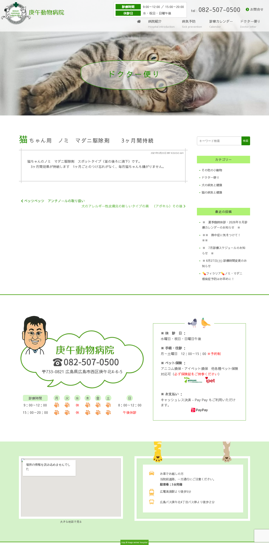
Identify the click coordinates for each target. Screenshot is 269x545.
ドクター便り (250, 24)
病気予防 (192, 24)
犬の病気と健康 (212, 185)
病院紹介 (161, 24)
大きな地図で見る (71, 521)
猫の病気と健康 (212, 192)
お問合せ (257, 9)
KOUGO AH (177, 153)
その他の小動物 (212, 170)
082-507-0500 (219, 9)
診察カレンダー (221, 24)
